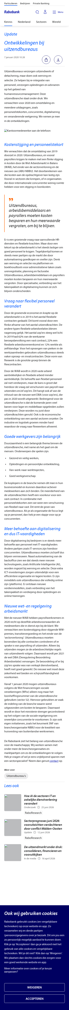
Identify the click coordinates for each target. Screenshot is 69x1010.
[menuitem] (16, 776)
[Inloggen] (45, 12)
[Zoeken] (37, 12)
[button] (47, 59)
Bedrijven (25, 3)
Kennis (8, 21)
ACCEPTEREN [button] (35, 999)
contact (54, 761)
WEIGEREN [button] (34, 987)
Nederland (24, 21)
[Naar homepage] (12, 12)
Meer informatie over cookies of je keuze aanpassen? (28, 970)
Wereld (56, 21)
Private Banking (41, 3)
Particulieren (10, 3)
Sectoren (41, 21)
